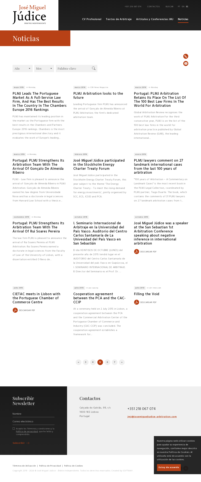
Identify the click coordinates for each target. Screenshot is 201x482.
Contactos (153, 6)
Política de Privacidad (50, 466)
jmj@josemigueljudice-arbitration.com (152, 417)
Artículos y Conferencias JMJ (154, 19)
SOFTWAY (128, 470)
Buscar (170, 6)
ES (187, 6)
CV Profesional (91, 19)
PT (179, 6)
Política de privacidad (27, 431)
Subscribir (19, 443)
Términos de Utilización (24, 466)
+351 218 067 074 (133, 6)
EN (183, 6)
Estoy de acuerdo (169, 467)
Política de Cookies (73, 466)
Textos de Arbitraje (119, 19)
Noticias (183, 19)
